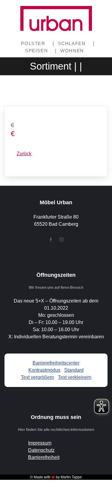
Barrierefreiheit (43, 457)
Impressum (39, 442)
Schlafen (72, 43)
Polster (33, 43)
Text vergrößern (37, 377)
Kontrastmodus (44, 370)
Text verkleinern (74, 377)
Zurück (24, 153)
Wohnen (72, 50)
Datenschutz (41, 450)
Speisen (36, 50)
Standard (74, 370)
